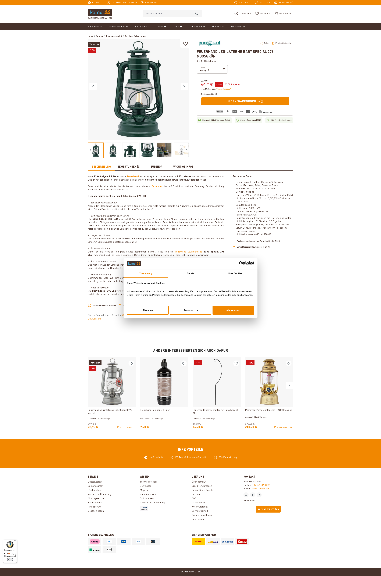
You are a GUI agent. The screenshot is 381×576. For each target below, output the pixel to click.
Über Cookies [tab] (235, 273)
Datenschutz (198, 503)
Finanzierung (95, 507)
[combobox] (167, 13)
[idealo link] (164, 508)
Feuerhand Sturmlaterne (188, 252)
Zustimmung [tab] (146, 273)
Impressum (198, 519)
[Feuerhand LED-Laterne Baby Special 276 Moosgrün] (138, 89)
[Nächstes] (184, 86)
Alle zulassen (233, 310)
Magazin (144, 490)
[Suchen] (197, 13)
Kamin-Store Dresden (203, 490)
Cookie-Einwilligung (202, 515)
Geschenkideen (96, 511)
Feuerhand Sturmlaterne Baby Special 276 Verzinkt (110, 412)
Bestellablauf (95, 482)
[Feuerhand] (210, 43)
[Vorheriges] (93, 86)
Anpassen (189, 310)
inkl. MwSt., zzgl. (216, 89)
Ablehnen (148, 310)
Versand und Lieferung (99, 494)
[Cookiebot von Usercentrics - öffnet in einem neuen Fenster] (241, 263)
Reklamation (94, 490)
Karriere (196, 494)
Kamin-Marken (148, 494)
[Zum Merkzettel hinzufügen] (185, 43)
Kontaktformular (252, 481)
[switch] (10, 559)
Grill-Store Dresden (202, 486)
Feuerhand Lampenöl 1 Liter (155, 410)
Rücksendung (95, 503)
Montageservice (96, 498)
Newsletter (249, 500)
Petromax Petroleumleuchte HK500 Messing (268, 410)
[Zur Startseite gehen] (100, 13)
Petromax (157, 186)
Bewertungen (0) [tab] (128, 167)
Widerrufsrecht (200, 507)
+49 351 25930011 (261, 485)
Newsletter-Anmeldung (152, 503)
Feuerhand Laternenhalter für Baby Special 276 (215, 412)
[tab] (101, 167)
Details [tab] (190, 273)
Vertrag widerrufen (268, 509)
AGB (194, 498)
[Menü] (15, 541)
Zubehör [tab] (156, 167)
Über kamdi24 (199, 482)
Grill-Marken (147, 498)
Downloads (145, 486)
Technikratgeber (148, 482)
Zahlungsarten (95, 486)
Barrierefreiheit (200, 511)
